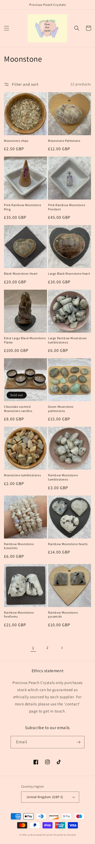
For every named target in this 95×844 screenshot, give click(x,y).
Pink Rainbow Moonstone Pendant (66, 207)
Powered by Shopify (65, 834)
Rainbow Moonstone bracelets (19, 546)
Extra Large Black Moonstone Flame (25, 340)
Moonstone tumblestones (22, 475)
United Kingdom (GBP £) (45, 797)
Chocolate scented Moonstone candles (18, 409)
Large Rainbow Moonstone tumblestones (67, 340)
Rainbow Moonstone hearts (68, 544)
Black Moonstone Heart (21, 273)
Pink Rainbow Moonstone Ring (22, 207)
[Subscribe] (78, 742)
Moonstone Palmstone (64, 141)
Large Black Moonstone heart (69, 273)
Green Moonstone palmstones (61, 409)
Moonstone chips (16, 141)
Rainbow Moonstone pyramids (63, 614)
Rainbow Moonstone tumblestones (63, 477)
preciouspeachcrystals (40, 834)
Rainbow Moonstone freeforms (19, 614)
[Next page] (62, 648)
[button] (6, 28)
